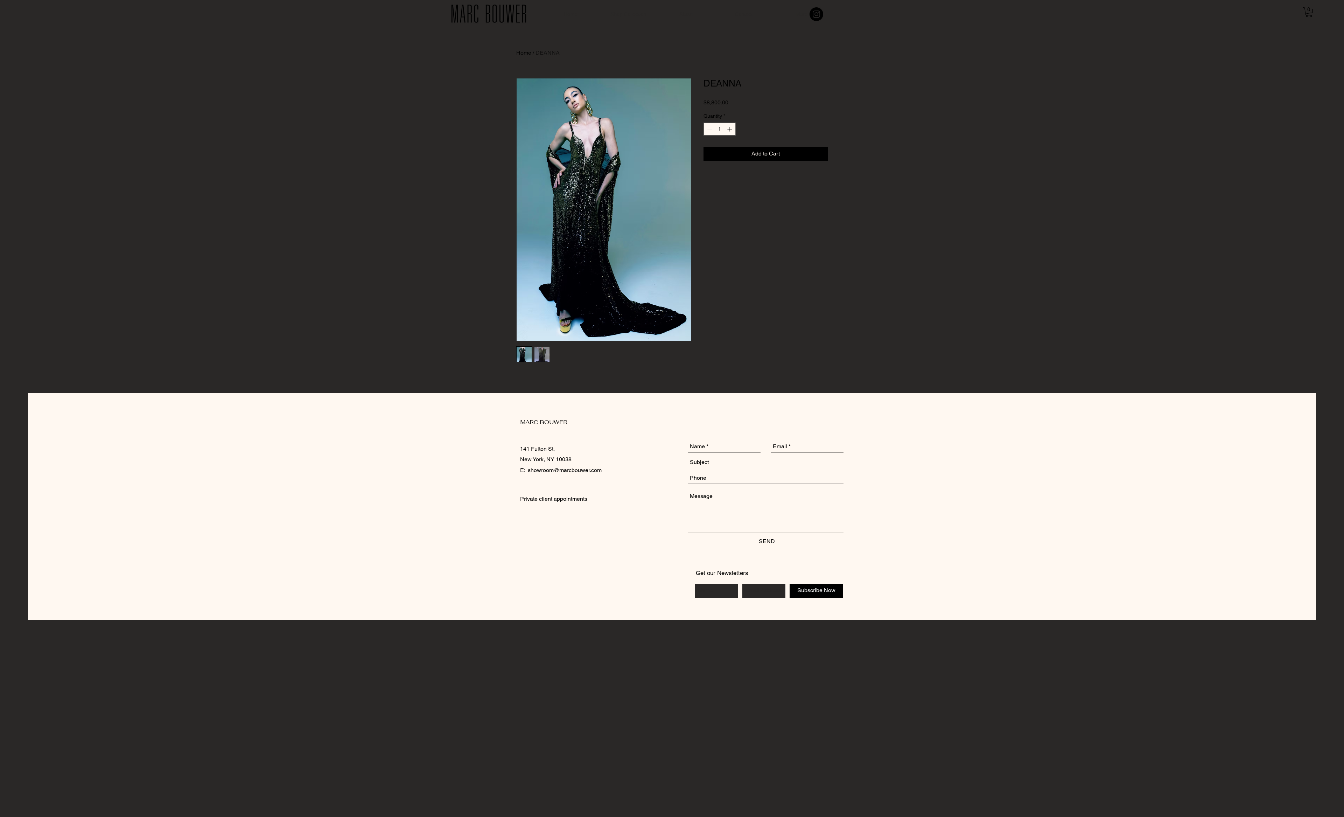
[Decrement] (709, 129)
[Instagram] (816, 14)
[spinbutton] (719, 129)
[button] (1309, 12)
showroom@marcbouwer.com (565, 470)
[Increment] (730, 129)
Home (523, 52)
